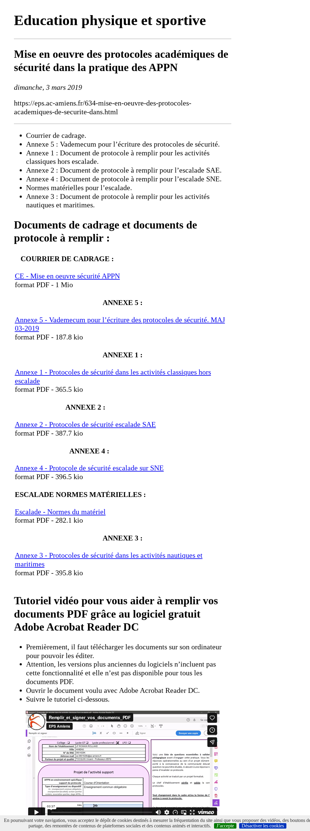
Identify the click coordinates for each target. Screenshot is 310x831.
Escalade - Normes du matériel (60, 512)
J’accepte (225, 825)
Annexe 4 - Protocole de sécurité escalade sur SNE (89, 468)
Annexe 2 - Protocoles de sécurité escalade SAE (85, 424)
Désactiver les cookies (263, 825)
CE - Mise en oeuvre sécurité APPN (67, 276)
